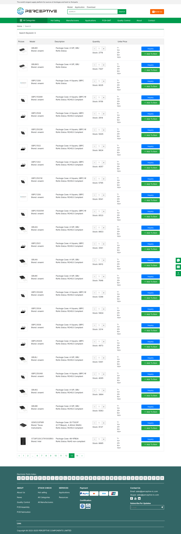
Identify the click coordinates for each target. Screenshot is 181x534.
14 (77, 455)
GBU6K (34, 276)
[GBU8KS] (23, 67)
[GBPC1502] (23, 148)
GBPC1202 (36, 162)
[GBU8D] (23, 51)
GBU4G (34, 227)
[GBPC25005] (23, 344)
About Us (21, 492)
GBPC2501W (36, 178)
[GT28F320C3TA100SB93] (23, 441)
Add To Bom (151, 54)
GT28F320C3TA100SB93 (42, 438)
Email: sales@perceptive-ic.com (144, 491)
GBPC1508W (37, 97)
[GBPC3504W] (23, 295)
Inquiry (151, 48)
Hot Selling (55, 20)
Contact (151, 20)
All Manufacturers (45, 502)
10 (56, 455)
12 (66, 455)
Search (122, 11)
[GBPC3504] (23, 311)
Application (80, 7)
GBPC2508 (36, 113)
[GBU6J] (23, 360)
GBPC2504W (37, 373)
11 (61, 455)
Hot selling (42, 492)
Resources (63, 497)
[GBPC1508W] (23, 99)
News (19, 497)
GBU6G (34, 390)
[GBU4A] (23, 262)
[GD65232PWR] (23, 425)
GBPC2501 (36, 243)
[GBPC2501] (23, 246)
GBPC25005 (36, 341)
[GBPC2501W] (23, 181)
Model (70, 7)
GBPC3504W (37, 292)
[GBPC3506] (23, 327)
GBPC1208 (36, 80)
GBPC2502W (37, 129)
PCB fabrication (23, 512)
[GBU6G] (23, 392)
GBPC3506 (36, 324)
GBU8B (34, 406)
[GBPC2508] (23, 116)
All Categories (29, 20)
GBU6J (34, 357)
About (139, 20)
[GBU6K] (23, 278)
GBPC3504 (36, 308)
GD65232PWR (37, 422)
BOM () (158, 12)
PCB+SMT (106, 20)
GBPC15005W (37, 211)
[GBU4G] (23, 230)
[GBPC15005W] (23, 213)
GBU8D (34, 48)
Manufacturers (72, 20)
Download (91, 7)
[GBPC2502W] (23, 132)
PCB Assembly (23, 507)
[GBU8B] (23, 409)
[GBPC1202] (23, 164)
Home (19, 26)
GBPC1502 (36, 145)
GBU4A (34, 259)
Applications (90, 20)
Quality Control (123, 20)
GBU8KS (35, 64)
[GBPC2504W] (23, 376)
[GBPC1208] (23, 83)
